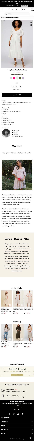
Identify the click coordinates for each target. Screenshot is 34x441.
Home (2, 17)
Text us (8, 395)
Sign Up (17, 409)
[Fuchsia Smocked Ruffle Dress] (14, 78)
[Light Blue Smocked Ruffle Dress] (11, 78)
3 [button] (4, 20)
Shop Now (24, 5)
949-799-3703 (15, 395)
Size (17, 83)
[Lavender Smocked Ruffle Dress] (23, 78)
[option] (17, 44)
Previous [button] (2, 44)
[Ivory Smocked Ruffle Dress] (17, 78)
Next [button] (31, 44)
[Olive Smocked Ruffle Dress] (20, 78)
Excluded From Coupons (17, 74)
